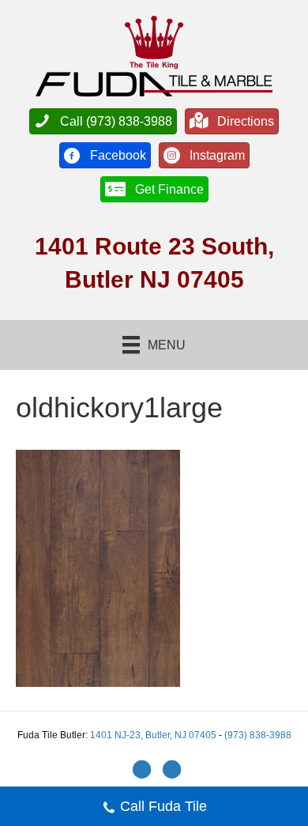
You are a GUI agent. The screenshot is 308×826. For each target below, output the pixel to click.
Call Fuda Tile (163, 806)
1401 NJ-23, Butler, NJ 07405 (154, 735)
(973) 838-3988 (257, 735)
